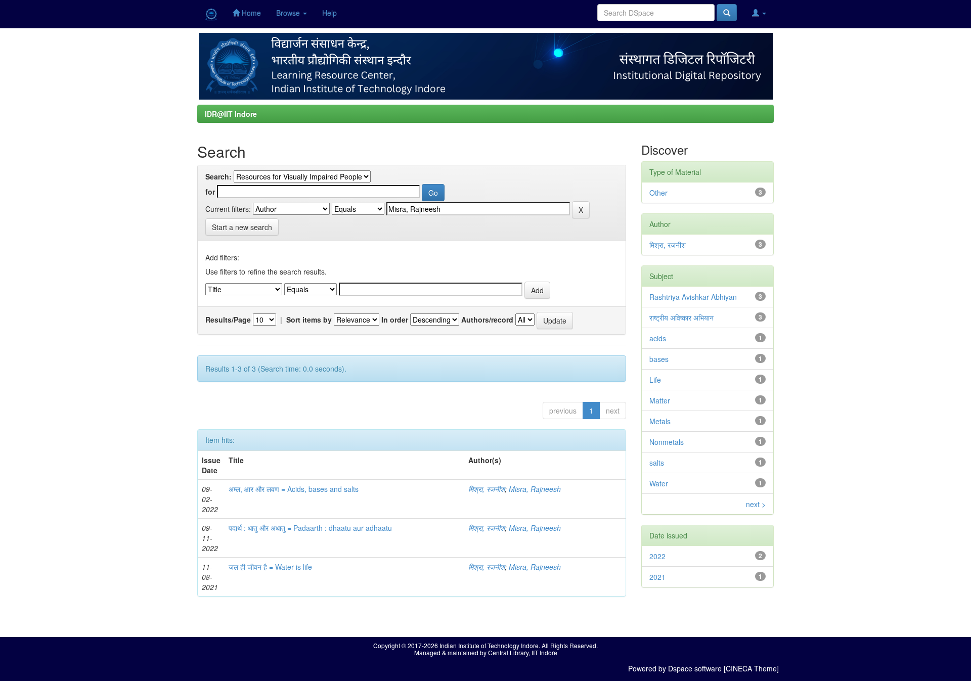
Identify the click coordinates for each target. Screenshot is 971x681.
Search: (218, 176)
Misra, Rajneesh (535, 489)
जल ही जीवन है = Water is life (270, 567)
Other (658, 193)
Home (250, 13)
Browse (289, 13)
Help (329, 13)
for (210, 192)
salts (656, 463)
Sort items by (309, 319)
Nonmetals (666, 442)
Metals (660, 421)
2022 (657, 556)
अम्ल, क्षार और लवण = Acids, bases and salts (294, 489)
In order (394, 319)
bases (659, 359)
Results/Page (228, 319)
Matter (659, 400)
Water (658, 483)
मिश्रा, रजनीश (486, 489)
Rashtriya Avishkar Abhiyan (693, 297)
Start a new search (242, 227)
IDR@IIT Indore (231, 114)
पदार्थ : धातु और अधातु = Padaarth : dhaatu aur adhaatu (310, 528)
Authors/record (487, 319)
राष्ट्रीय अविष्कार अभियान (681, 317)
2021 (657, 577)
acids (657, 338)
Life (655, 380)
